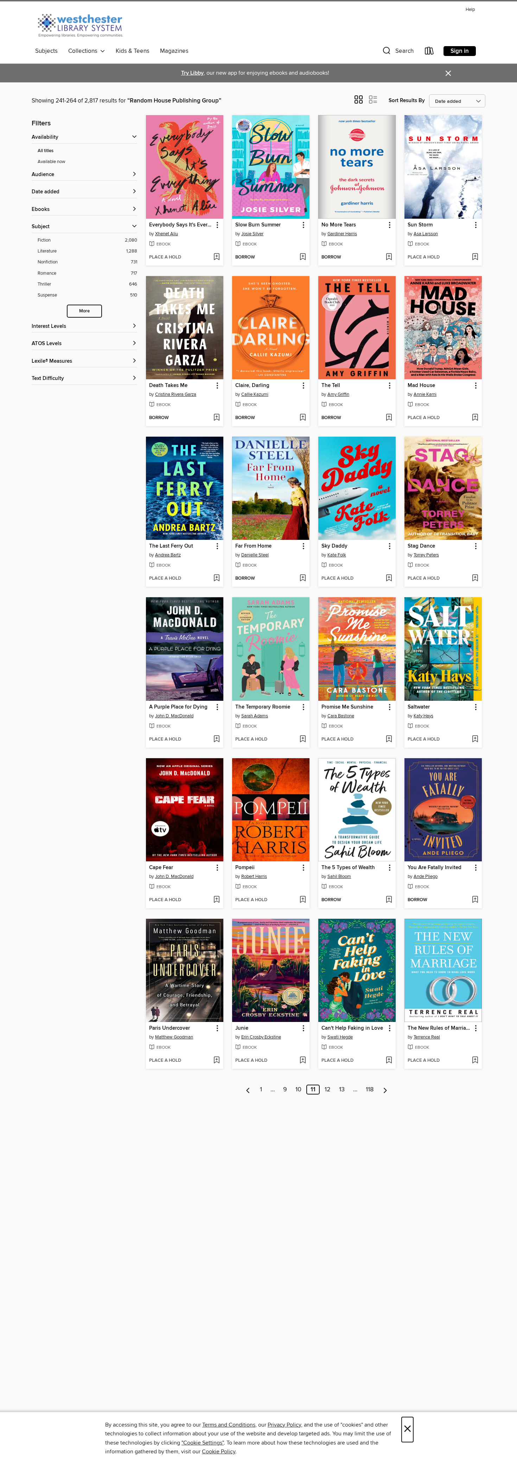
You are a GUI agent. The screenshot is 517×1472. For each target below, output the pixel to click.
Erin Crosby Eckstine (261, 1037)
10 (298, 1089)
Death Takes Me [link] (168, 385)
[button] (397, 52)
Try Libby (192, 73)
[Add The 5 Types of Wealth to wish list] (388, 900)
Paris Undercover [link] (169, 1028)
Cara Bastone (340, 716)
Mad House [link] (421, 385)
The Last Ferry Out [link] (171, 546)
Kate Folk (336, 555)
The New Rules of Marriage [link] (440, 1028)
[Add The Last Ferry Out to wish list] (216, 578)
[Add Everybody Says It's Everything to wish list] (216, 257)
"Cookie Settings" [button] (202, 1442)
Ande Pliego (426, 876)
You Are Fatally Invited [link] (434, 868)
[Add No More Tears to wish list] (388, 257)
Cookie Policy (218, 1451)
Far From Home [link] (253, 546)
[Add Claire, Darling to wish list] (302, 418)
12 (328, 1089)
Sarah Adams (254, 716)
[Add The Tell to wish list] (388, 418)
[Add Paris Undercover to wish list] (216, 1060)
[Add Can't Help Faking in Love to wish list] (388, 1060)
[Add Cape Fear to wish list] (216, 900)
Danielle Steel (255, 555)
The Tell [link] (330, 385)
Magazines (174, 51)
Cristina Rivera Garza (175, 394)
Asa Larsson (426, 234)
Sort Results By (407, 100)
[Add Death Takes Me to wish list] (216, 418)
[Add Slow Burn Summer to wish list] (302, 257)
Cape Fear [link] (161, 868)
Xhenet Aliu (166, 234)
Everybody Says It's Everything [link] (181, 225)
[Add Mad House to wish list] (475, 418)
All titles (45, 151)
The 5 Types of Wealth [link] (348, 868)
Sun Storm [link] (420, 225)
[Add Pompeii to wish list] (302, 900)
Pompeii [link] (245, 868)
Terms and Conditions (228, 1424)
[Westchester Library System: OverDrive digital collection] (84, 24)
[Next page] (385, 1089)
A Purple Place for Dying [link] (178, 707)
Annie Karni (425, 394)
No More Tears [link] (338, 225)
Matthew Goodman (174, 1037)
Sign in (460, 51)
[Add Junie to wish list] (302, 1060)
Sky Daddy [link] (334, 546)
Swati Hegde (340, 1037)
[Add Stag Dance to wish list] (475, 578)
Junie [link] (241, 1028)
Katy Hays (423, 716)
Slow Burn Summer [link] (258, 225)
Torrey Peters (426, 555)
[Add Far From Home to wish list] (302, 578)
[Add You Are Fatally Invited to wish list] (475, 900)
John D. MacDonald (174, 716)
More (84, 311)
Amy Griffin (338, 394)
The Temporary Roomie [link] (262, 707)
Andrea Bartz (168, 555)
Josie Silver (252, 234)
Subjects (46, 51)
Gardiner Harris (342, 234)
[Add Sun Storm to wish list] (475, 257)
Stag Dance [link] (421, 546)
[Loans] (429, 52)
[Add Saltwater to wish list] (475, 739)
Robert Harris (254, 876)
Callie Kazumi (254, 394)
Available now (51, 161)
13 (342, 1089)
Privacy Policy (284, 1424)
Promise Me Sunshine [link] (347, 707)
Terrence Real (427, 1037)
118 (370, 1089)
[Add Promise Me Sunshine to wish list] (388, 739)
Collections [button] (84, 51)
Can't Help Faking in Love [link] (352, 1028)
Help (470, 9)
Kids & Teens (132, 51)
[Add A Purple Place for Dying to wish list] (216, 739)
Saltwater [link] (419, 707)
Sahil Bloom (339, 876)
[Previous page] (248, 1089)
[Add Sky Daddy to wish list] (388, 578)
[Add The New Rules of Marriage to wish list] (475, 1060)
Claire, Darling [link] (252, 385)
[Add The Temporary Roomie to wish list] (302, 739)
